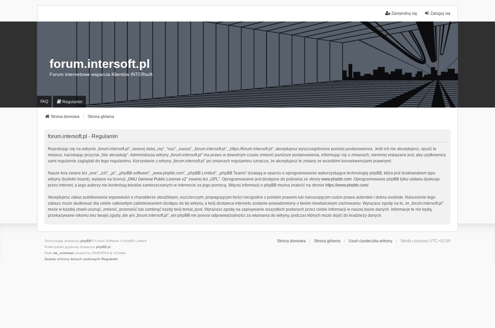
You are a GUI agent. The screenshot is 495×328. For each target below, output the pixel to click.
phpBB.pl (103, 247)
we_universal (63, 253)
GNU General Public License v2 (157, 179)
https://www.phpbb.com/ (346, 185)
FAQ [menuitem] (44, 101)
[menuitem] (69, 102)
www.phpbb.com (336, 179)
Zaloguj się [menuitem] (440, 13)
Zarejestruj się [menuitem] (404, 13)
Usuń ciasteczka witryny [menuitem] (370, 241)
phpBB (85, 241)
